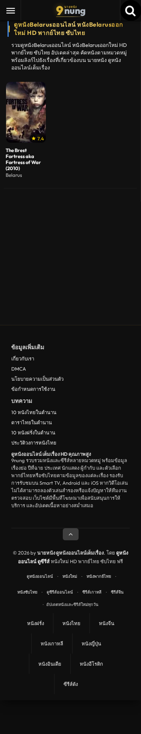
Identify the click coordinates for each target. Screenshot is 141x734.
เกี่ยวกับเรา (22, 359)
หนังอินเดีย (49, 664)
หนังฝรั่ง (35, 623)
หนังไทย (71, 623)
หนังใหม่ (69, 576)
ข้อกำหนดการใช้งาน (33, 389)
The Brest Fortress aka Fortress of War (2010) (23, 159)
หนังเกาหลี (52, 644)
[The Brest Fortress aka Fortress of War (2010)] (26, 112)
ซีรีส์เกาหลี (92, 592)
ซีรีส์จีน (117, 592)
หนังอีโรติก (91, 664)
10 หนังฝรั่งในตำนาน (33, 433)
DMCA (18, 369)
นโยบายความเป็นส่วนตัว (37, 379)
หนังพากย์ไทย (98, 576)
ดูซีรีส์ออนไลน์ (60, 592)
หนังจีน (106, 623)
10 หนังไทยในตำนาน (33, 412)
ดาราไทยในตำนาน (31, 422)
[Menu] (10, 10)
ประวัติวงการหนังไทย (33, 443)
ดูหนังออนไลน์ (40, 576)
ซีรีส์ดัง (71, 684)
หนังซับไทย (27, 592)
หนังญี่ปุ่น (91, 644)
